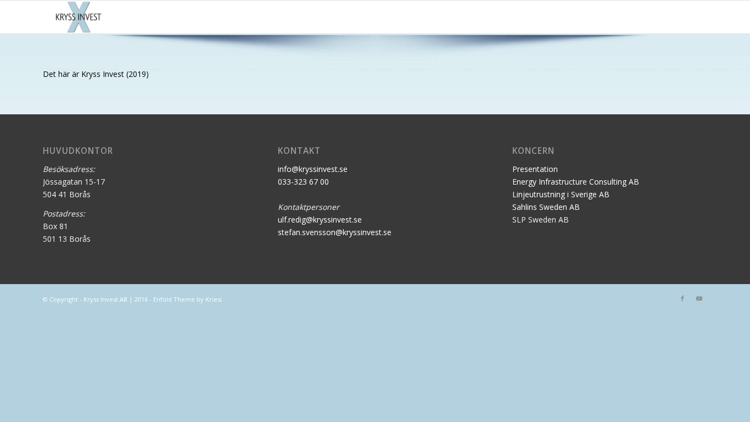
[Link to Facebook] (682, 298)
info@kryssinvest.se (313, 169)
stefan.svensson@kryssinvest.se (334, 232)
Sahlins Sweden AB (546, 207)
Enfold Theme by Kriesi (187, 299)
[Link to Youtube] (699, 298)
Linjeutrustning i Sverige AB (560, 194)
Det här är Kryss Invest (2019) (96, 74)
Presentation (535, 169)
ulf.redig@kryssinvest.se (320, 219)
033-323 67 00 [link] (303, 181)
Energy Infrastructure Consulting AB (575, 181)
